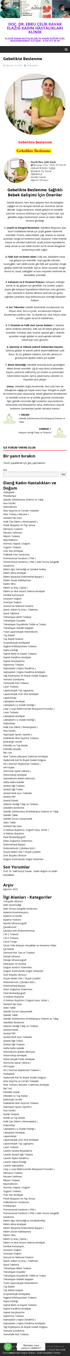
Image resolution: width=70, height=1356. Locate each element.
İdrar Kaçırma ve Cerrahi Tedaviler (21, 510)
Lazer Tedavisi (10, 686)
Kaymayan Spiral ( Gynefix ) (17, 734)
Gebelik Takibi (10, 815)
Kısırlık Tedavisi (11, 1114)
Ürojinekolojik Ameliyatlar (16, 642)
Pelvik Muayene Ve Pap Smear (19, 525)
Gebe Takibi (9, 822)
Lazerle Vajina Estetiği (14, 1161)
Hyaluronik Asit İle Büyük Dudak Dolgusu (24, 760)
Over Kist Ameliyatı (13, 550)
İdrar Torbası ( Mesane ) (16, 514)
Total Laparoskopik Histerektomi (20, 631)
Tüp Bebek (9, 635)
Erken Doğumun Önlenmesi (17, 840)
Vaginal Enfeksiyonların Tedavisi (19, 646)
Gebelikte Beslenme (13, 807)
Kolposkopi (9, 723)
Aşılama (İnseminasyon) (15, 912)
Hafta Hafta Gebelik (13, 782)
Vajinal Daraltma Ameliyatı (17, 657)
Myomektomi (10, 539)
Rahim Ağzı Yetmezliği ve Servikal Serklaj (24, 569)
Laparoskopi (9, 697)
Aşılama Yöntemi (12, 919)
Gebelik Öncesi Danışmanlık (17, 818)
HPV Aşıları (8, 767)
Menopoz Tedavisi (13, 529)
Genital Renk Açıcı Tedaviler (17, 793)
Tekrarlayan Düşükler (14, 620)
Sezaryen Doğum (12, 598)
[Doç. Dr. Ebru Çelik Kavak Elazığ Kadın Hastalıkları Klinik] (35, 16)
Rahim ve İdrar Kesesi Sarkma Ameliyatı (24, 591)
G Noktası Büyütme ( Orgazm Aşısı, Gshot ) (26, 829)
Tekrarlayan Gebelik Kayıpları (18, 627)
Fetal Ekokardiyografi (14, 837)
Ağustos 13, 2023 (14, 65)
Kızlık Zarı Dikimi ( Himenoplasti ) (20, 521)
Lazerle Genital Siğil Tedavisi (18, 1154)
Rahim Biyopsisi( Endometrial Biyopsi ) (23, 576)
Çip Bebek (8, 949)
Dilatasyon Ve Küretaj (14, 963)
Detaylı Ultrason (11, 956)
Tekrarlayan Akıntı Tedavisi (17, 617)
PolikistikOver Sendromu (16, 1202)
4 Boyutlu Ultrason (13, 901)
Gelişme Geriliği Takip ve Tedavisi (20, 804)
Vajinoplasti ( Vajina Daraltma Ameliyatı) (24, 672)
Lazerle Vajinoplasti (13, 1165)
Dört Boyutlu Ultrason (15, 855)
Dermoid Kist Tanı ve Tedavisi (19, 952)
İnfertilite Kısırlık (11, 1092)
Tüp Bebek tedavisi (13, 638)
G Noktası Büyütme (13, 833)
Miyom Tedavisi (11, 536)
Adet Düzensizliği (12, 904)
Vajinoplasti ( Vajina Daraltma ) (19, 668)
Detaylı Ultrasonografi (14, 960)
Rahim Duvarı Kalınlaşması (17, 580)
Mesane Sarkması (12, 532)
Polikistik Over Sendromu (16, 554)
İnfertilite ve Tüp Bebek (15, 745)
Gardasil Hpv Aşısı (12, 517)
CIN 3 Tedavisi (10, 938)
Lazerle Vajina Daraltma (15, 1158)
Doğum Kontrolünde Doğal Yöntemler (23, 859)
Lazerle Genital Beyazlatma (17, 1150)
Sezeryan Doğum (12, 602)
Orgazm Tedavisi (12, 547)
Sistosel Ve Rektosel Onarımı (18, 606)
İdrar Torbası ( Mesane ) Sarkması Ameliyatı (26, 1084)
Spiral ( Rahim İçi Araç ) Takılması (20, 609)
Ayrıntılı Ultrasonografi (15, 923)
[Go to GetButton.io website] (8, 1353)
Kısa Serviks (9, 503)
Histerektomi (10, 506)
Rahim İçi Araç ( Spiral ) (15, 587)
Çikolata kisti (9, 927)
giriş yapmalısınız (36, 462)
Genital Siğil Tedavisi (14, 785)
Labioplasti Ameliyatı (14, 701)
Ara (5, 469)
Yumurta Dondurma (13, 679)
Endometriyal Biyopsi (14, 844)
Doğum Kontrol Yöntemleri (17, 967)
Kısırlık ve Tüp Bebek (14, 1117)
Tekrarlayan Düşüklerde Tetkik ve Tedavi (24, 624)
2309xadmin (32, 65)
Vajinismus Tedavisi (13, 664)
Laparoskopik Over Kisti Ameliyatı (20, 694)
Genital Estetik (10, 800)
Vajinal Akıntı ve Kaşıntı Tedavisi (19, 653)
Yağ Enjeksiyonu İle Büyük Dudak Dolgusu (25, 675)
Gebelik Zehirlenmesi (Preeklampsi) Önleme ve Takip (30, 811)
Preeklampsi (9, 495)
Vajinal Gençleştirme (14, 661)
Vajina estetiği (10, 650)
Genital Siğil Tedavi (13, 789)
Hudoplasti (8, 492)
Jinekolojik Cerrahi (12, 741)
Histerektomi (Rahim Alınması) (19, 778)
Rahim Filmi (9, 583)
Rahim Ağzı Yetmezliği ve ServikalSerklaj (24, 1220)
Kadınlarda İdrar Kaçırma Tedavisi (20, 738)
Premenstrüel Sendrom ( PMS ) (19, 558)
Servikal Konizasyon (13, 595)
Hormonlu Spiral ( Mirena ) (17, 771)
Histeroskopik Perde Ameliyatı (19, 1059)
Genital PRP (9, 796)
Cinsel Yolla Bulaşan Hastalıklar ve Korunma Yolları (29, 945)
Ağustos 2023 (10, 889)
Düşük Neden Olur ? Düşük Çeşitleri (22, 851)
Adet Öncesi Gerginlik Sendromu (20, 908)
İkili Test (7, 752)
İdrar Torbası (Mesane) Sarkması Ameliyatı (25, 756)
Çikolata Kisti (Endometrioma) (19, 930)
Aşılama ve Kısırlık (12, 915)
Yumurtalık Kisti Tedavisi (16, 683)
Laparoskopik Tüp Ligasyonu (18, 690)
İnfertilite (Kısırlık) (12, 749)
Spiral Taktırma (11, 613)
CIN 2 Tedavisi (10, 934)
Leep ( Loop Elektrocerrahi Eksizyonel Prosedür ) (28, 708)
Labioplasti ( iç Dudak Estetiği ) (19, 705)
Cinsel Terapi (10, 941)
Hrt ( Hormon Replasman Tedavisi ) (21, 763)
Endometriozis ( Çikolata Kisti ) (19, 848)
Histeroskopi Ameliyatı (15, 774)
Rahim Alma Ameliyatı (14, 572)
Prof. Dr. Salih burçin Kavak (17, 871)
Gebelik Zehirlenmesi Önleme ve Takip (23, 499)
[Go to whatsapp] (8, 1347)
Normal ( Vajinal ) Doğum (16, 543)
